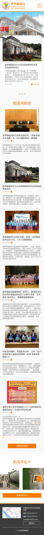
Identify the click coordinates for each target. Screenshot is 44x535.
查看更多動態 (22, 446)
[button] (19, 94)
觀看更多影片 (22, 495)
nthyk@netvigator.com (30, 519)
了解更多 (36, 84)
